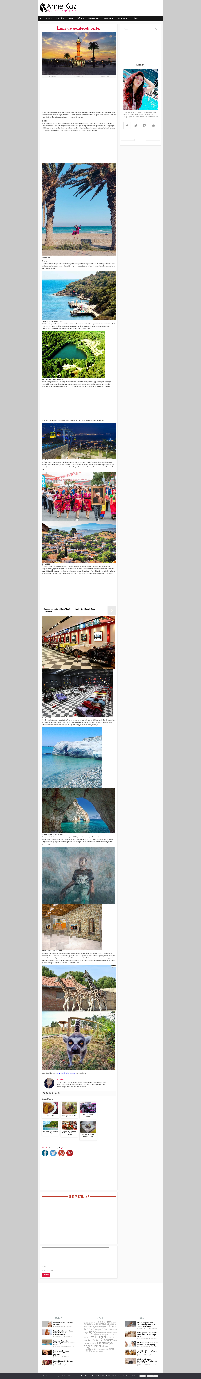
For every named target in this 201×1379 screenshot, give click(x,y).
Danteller (87, 1324)
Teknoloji (87, 1343)
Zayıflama (98, 1349)
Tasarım (108, 1340)
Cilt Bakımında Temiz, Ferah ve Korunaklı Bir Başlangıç (147, 1344)
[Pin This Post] (70, 1156)
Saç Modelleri (110, 1337)
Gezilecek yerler (55, 1148)
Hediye (86, 1333)
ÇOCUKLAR (108, 18)
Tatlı (115, 1340)
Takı (90, 1340)
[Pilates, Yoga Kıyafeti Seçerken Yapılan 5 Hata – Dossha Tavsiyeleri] (130, 1326)
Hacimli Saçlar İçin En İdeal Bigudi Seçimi (63, 1362)
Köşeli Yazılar (113, 1333)
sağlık (85, 1340)
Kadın (98, 1333)
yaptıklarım (89, 1349)
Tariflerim (97, 1340)
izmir (64, 1148)
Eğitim (99, 1330)
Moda (108, 1334)
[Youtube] (56, 1093)
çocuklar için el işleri (97, 1351)
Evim (95, 1330)
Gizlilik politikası (152, 1376)
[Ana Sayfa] (58, 12)
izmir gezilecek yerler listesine (65, 1073)
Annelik (96, 1322)
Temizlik (93, 1343)
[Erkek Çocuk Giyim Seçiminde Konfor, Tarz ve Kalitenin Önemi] (130, 1363)
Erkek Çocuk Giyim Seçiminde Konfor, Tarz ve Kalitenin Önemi (147, 1361)
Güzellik (58, 1318)
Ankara (91, 1322)
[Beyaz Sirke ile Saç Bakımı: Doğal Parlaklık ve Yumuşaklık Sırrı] (47, 1335)
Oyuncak (86, 1337)
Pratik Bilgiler (97, 1337)
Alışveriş (86, 1322)
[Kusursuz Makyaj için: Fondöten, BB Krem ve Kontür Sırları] (47, 1345)
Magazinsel (97, 1335)
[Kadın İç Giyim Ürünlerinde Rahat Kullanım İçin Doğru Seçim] (130, 1336)
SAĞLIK (80, 18)
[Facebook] (53, 1093)
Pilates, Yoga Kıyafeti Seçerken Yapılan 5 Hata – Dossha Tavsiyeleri (146, 1324)
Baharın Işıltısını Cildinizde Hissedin (63, 1324)
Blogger (107, 1321)
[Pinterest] (47, 1093)
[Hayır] (198, 1376)
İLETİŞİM (134, 18)
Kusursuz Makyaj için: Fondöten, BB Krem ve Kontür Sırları (64, 1343)
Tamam (142, 1376)
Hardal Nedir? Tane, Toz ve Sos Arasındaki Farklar (147, 1352)
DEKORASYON (93, 18)
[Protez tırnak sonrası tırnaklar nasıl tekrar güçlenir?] (47, 1355)
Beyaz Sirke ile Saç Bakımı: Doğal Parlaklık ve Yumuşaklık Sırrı (63, 1333)
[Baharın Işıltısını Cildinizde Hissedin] (47, 1326)
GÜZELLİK (59, 18)
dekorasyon (102, 1323)
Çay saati (106, 1349)
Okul (114, 1334)
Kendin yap (104, 1332)
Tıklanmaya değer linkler (98, 1344)
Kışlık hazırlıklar (88, 1335)
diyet (95, 1327)
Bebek (100, 1322)
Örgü (112, 1348)
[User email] (58, 1093)
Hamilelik (114, 1330)
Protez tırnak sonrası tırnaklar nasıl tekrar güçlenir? (61, 1353)
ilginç (92, 1332)
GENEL (48, 18)
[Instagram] (50, 1093)
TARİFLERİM (121, 18)
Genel (142, 1318)
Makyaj (103, 1335)
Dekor (93, 1324)
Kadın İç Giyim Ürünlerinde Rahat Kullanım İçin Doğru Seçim (147, 1335)
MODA (71, 18)
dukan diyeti (101, 1327)
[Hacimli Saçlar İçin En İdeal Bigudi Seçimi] (47, 1365)
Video (105, 1346)
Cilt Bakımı (114, 1322)
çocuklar (87, 1351)
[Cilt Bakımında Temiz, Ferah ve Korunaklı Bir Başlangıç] (130, 1346)
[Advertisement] (79, 95)
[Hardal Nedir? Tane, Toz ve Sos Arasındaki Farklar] (130, 1355)
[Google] (44, 1093)
